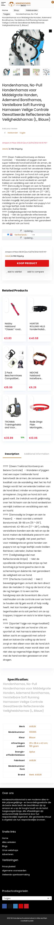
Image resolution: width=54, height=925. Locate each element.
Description (12, 454)
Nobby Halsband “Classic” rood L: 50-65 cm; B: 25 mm (13, 329)
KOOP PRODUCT (27, 263)
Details (5, 149)
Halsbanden (32, 10)
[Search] (38, 4)
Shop (16, 10)
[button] (50, 31)
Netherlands (21, 234)
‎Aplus (32, 751)
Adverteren (7, 854)
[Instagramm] (15, 906)
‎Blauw (32, 737)
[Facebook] (4, 906)
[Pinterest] (26, 906)
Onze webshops (10, 850)
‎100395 (32, 732)
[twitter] (10, 906)
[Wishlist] (45, 4)
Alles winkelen (9, 842)
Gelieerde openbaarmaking (16, 874)
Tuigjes (6, 14)
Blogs (4, 846)
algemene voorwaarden (14, 870)
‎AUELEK (32, 726)
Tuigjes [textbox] (26, 898)
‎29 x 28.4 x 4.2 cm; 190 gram (38, 745)
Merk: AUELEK (35, 774)
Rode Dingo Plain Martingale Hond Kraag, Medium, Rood (37, 427)
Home (5, 10)
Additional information (36, 454)
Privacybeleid (8, 866)
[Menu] (3, 4)
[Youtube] (21, 906)
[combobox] (27, 898)
